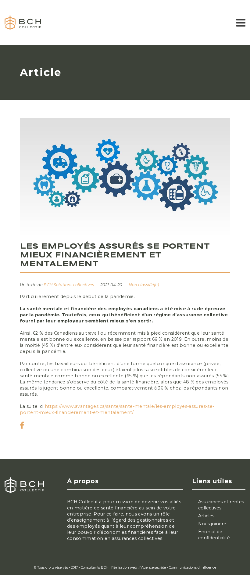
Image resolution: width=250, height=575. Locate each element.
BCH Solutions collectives (69, 284)
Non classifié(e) (144, 284)
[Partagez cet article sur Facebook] (22, 426)
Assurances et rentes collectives (221, 505)
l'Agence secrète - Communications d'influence (177, 567)
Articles (206, 516)
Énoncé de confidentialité (214, 535)
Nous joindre (212, 523)
